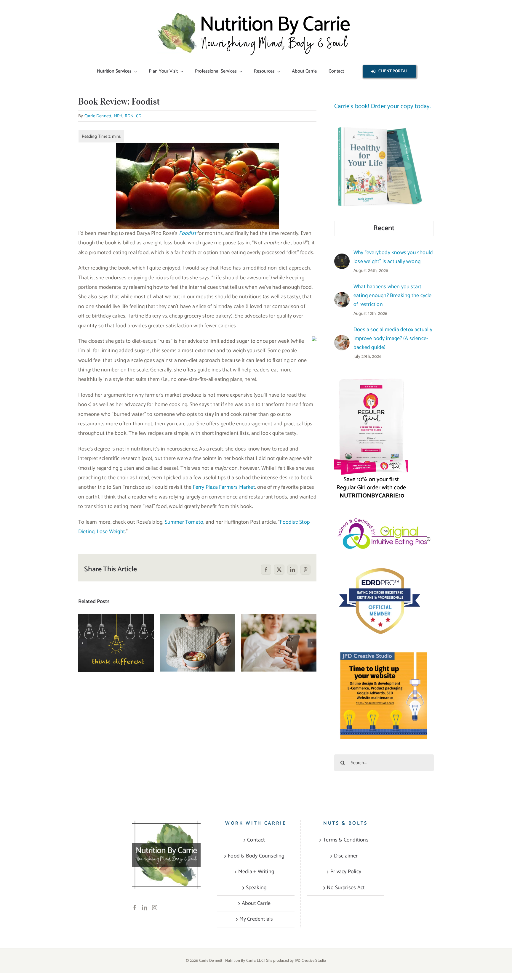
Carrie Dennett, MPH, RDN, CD (113, 116)
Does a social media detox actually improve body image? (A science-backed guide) (278, 625)
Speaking (256, 887)
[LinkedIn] (144, 907)
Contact (256, 840)
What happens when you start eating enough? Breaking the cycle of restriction (197, 625)
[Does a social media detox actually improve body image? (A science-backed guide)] (278, 643)
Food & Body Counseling (256, 856)
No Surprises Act (346, 887)
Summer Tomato (184, 522)
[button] (82, 643)
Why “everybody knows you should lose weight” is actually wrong (116, 628)
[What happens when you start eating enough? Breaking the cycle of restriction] (197, 643)
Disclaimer (346, 856)
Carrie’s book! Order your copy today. (382, 106)
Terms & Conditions (346, 840)
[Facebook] (134, 907)
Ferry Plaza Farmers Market (224, 487)
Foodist (187, 233)
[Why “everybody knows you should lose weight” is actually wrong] (116, 643)
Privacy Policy (345, 871)
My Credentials (256, 919)
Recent (384, 228)
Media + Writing (256, 871)
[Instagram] (154, 907)
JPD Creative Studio (310, 961)
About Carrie (256, 903)
